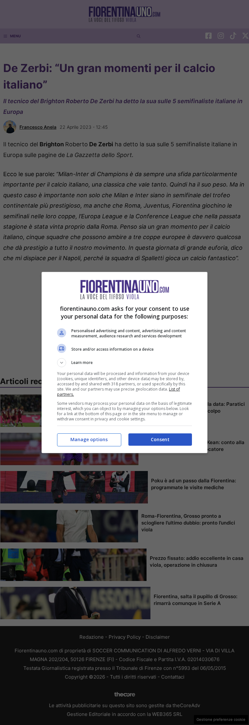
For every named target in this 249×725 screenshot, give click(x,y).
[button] (124, 362)
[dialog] (125, 362)
